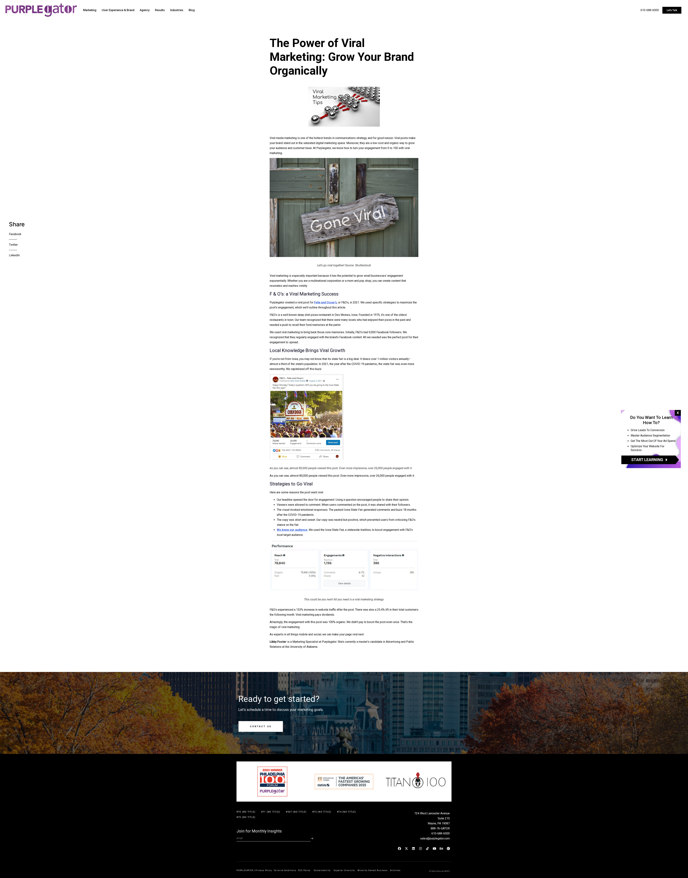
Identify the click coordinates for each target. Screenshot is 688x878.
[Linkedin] (413, 849)
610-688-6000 (650, 10)
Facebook (15, 234)
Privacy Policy (263, 870)
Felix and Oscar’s (325, 302)
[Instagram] (420, 849)
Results (160, 10)
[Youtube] (434, 849)
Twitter (13, 244)
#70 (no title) (245, 812)
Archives (395, 870)
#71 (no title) (270, 812)
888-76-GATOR (440, 828)
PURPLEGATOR (244, 870)
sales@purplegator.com (435, 838)
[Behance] (441, 849)
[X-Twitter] (406, 849)
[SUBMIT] (311, 838)
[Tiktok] (427, 849)
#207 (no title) (296, 812)
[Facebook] (399, 849)
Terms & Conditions (285, 870)
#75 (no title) (245, 817)
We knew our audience (292, 530)
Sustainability (323, 870)
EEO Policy (305, 870)
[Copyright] (448, 849)
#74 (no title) (346, 812)
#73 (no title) (321, 812)
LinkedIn (14, 255)
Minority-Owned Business (373, 870)
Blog (192, 10)
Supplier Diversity (344, 870)
